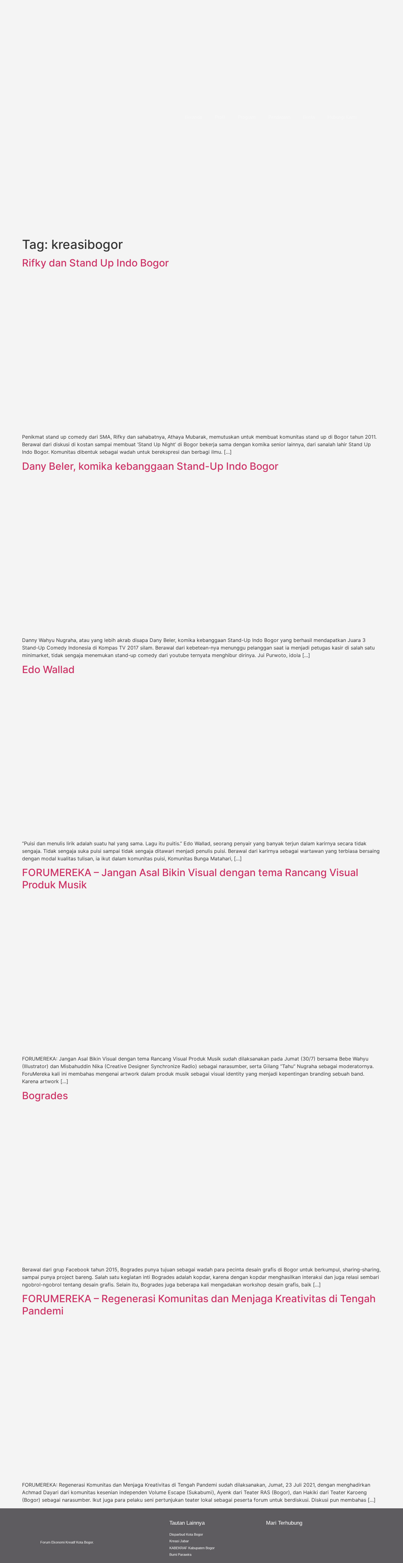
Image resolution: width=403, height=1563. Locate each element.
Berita (309, 117)
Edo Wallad (48, 669)
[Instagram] (298, 1541)
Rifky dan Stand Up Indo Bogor (95, 263)
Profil (220, 117)
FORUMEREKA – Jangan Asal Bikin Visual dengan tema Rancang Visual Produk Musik (190, 878)
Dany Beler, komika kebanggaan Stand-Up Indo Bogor (150, 466)
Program (247, 117)
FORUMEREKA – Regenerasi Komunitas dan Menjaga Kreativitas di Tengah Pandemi (199, 1304)
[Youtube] (322, 1541)
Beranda (193, 117)
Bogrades (45, 1095)
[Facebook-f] (275, 1541)
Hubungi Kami (341, 117)
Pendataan (279, 117)
